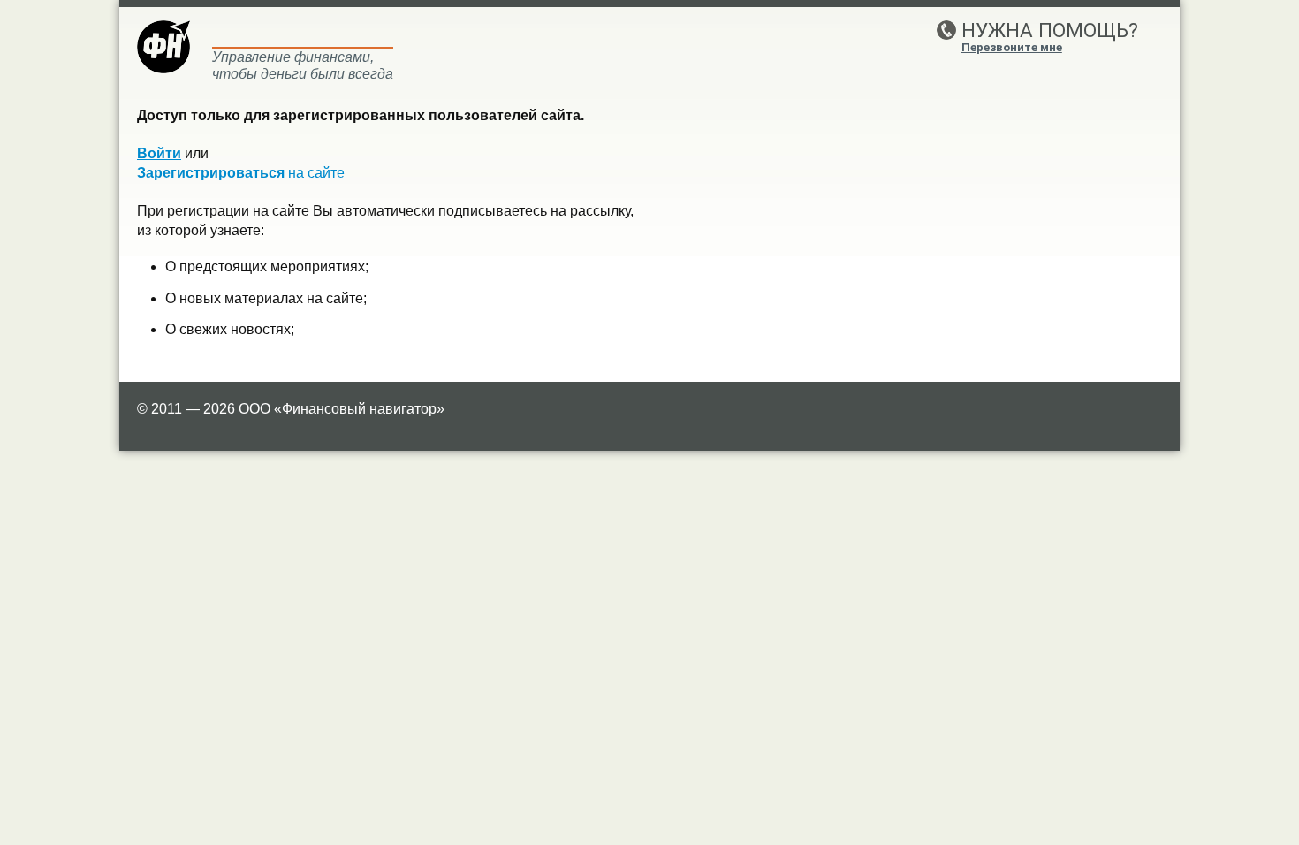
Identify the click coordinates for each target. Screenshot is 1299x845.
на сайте (241, 172)
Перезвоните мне (1011, 47)
